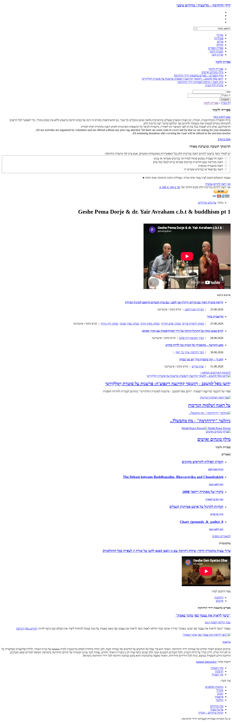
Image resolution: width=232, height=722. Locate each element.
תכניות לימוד (216, 51)
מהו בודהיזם (216, 706)
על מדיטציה (216, 709)
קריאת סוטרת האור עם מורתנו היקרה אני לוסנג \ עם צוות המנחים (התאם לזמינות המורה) (174, 302)
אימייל (219, 690)
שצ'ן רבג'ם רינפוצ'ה (214, 499)
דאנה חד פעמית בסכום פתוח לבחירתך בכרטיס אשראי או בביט (188, 158)
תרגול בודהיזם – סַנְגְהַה (210, 712)
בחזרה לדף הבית (214, 85)
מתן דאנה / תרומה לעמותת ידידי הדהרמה (200, 82)
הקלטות (218, 597)
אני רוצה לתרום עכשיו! (218, 183)
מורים (220, 41)
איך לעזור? (217, 674)
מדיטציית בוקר (215, 316)
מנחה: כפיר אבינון (129, 323)
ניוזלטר (219, 699)
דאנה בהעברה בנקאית (210, 165)
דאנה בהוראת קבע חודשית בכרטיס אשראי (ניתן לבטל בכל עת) (188, 162)
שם (229, 91)
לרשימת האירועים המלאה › (215, 372)
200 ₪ (162, 187)
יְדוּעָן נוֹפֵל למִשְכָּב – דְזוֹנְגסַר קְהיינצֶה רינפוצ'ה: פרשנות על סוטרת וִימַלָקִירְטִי (182, 78)
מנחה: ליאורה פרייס (193, 323)
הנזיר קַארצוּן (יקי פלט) (191, 337)
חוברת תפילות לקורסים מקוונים (202, 462)
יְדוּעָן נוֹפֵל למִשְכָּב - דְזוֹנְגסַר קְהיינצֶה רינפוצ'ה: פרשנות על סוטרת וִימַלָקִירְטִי (168, 383)
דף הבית (226, 102)
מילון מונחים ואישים (212, 72)
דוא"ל (226, 95)
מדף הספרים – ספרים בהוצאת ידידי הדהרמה (198, 75)
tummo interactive (206, 661)
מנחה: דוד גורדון (109, 323)
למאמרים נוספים (221, 536)
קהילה (219, 44)
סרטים (219, 600)
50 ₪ (177, 187)
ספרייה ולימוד (223, 61)
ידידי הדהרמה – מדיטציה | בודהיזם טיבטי (204, 5)
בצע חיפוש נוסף (222, 116)
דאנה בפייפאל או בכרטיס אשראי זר (203, 169)
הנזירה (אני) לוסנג (194, 309)
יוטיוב (220, 693)
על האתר (226, 642)
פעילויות (218, 38)
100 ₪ (170, 187)
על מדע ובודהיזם (207, 202)
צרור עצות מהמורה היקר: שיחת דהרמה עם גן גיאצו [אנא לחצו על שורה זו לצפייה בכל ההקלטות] (167, 551)
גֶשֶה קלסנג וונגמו (216, 484)
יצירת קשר (217, 54)
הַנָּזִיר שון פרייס (216, 514)
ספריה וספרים (215, 48)
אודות (220, 35)
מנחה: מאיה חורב (150, 323)
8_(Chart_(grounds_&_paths (201, 522)
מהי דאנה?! (217, 668)
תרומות (219, 671)
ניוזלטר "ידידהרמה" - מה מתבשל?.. (200, 420)
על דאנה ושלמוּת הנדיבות (209, 405)
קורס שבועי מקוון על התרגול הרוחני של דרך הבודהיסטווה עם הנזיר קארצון (182, 330)
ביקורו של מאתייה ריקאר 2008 (202, 492)
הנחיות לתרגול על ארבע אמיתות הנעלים (196, 507)
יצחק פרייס (198, 366)
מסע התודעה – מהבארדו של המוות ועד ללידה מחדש (194, 345)
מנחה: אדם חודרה (171, 323)
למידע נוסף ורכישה (26, 628)
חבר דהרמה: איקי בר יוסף (190, 352)
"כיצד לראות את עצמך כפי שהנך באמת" (203, 615)
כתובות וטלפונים (214, 686)
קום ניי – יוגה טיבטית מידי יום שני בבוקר (201, 359)
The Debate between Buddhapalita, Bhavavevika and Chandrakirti (173, 477)
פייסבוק (219, 696)
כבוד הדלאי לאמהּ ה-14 (218, 622)
